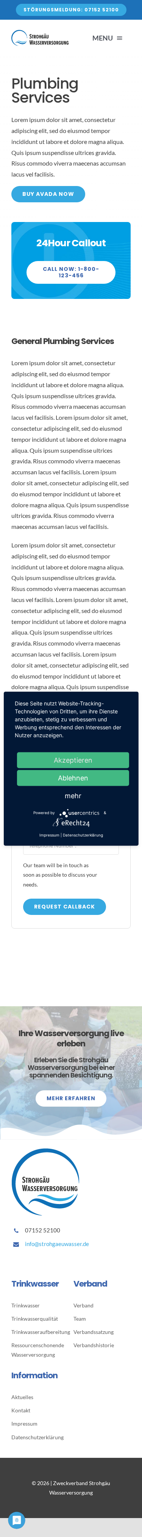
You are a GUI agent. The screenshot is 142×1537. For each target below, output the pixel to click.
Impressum (49, 834)
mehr (73, 795)
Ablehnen (73, 778)
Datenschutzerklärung (83, 834)
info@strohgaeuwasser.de (57, 1243)
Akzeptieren (73, 760)
